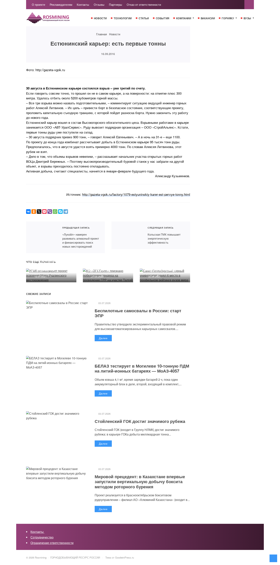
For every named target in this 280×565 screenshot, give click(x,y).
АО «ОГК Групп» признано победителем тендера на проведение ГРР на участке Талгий (107, 263)
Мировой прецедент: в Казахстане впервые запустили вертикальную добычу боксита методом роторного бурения (140, 481)
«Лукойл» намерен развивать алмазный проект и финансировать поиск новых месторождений (42, 237)
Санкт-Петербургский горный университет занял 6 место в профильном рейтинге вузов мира (164, 263)
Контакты (37, 532)
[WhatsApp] (55, 211)
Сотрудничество (42, 537)
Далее (103, 338)
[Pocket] (44, 211)
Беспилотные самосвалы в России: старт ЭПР (138, 313)
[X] (39, 211)
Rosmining (54, 19)
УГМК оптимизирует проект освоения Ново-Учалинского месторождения (48, 263)
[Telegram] (65, 211)
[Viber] (49, 211)
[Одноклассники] (33, 211)
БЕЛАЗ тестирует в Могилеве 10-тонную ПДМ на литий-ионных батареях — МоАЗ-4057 (142, 368)
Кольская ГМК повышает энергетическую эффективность (127, 235)
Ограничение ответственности (52, 543)
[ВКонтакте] (28, 211)
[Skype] (60, 211)
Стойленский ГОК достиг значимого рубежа (140, 421)
